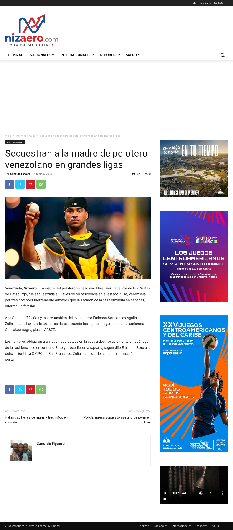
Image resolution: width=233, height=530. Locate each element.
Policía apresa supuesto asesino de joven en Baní (117, 419)
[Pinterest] (30, 184)
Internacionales (25, 136)
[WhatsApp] (41, 184)
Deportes (202, 526)
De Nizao (143, 526)
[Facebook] (9, 184)
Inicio (8, 136)
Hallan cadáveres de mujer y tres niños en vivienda (36, 419)
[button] (222, 54)
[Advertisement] (116, 94)
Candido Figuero (20, 173)
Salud (215, 526)
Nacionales (160, 526)
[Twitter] (20, 184)
